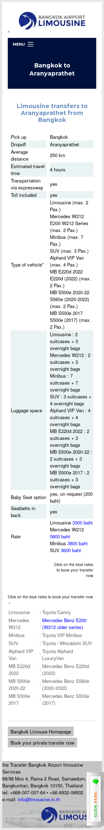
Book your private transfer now (42, 742)
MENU (19, 44)
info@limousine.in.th (39, 799)
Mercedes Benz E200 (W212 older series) (64, 623)
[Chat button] (95, 823)
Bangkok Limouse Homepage (41, 731)
